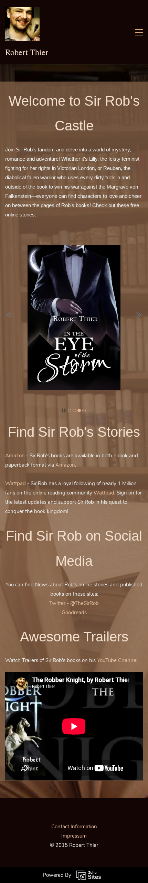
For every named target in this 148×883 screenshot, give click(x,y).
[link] (74, 249)
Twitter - (59, 603)
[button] (9, 315)
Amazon (15, 455)
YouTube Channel (117, 660)
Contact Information (74, 826)
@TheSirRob (84, 603)
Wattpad (15, 483)
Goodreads (74, 612)
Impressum (74, 835)
